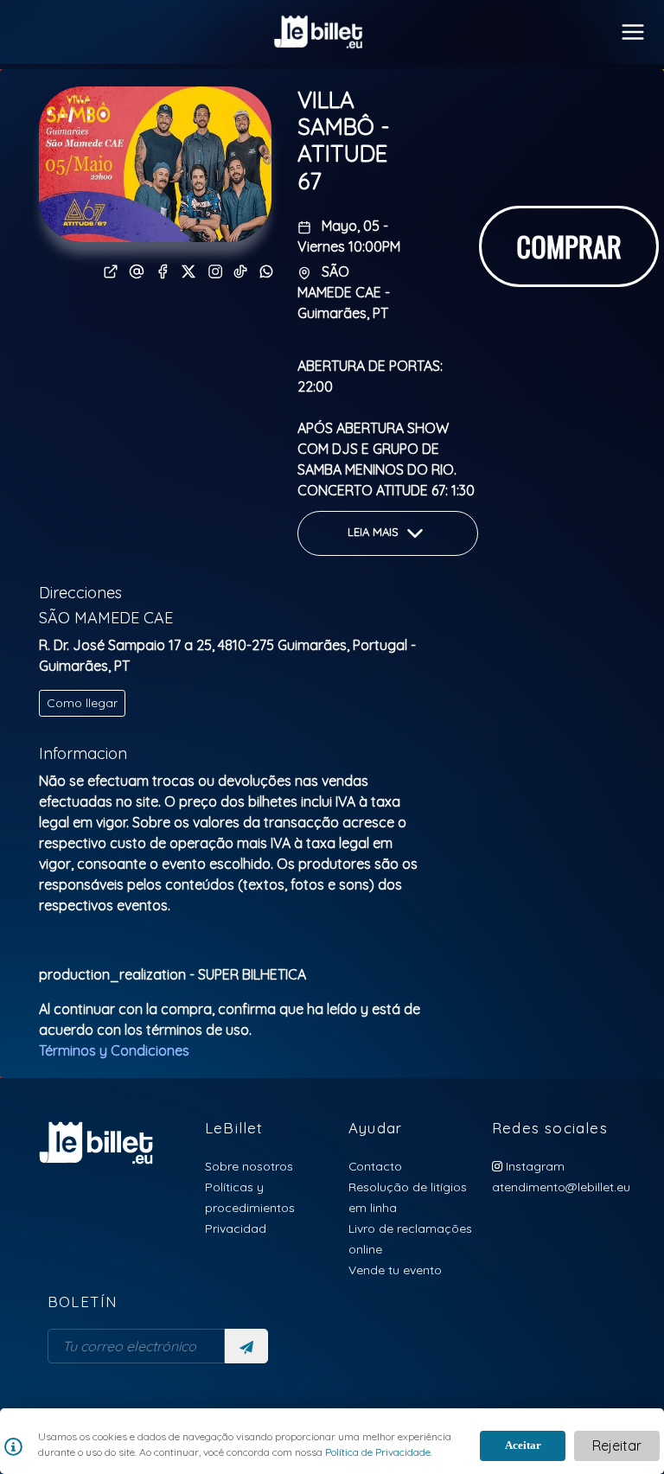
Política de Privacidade (376, 1451)
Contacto (375, 1165)
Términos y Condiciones (114, 1050)
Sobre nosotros (249, 1165)
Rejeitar (617, 1445)
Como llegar (82, 703)
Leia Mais (375, 532)
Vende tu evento (395, 1269)
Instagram (533, 1165)
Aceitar (523, 1445)
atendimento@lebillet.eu (561, 1186)
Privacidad (235, 1228)
